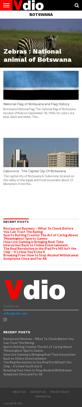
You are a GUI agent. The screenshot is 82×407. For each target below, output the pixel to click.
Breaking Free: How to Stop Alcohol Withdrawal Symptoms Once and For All (40, 256)
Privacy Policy (60, 391)
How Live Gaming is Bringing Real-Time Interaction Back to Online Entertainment (36, 243)
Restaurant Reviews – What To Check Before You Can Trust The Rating (38, 230)
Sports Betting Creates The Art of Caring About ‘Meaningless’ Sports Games (40, 236)
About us (18, 391)
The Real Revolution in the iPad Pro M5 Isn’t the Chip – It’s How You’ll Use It (39, 250)
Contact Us (37, 391)
